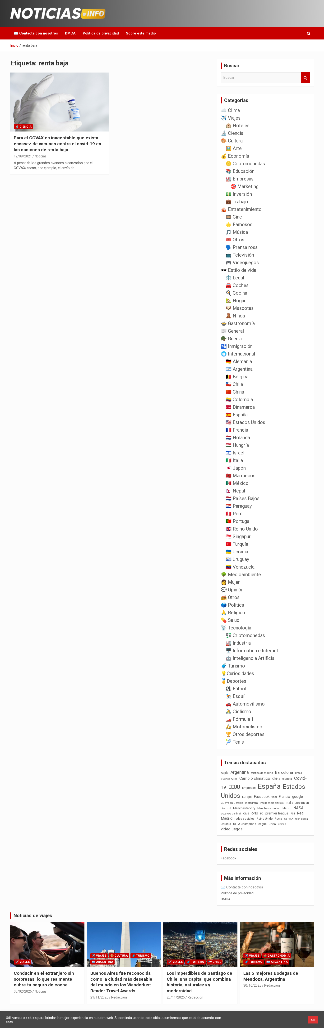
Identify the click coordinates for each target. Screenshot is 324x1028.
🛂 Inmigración (237, 346)
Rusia (278, 818)
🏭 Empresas (240, 179)
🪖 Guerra (231, 338)
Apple (224, 773)
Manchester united (268, 808)
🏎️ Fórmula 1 (240, 719)
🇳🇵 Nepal (235, 491)
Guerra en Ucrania (232, 802)
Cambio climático (254, 778)
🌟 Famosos (239, 224)
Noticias (40, 156)
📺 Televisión (240, 255)
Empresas (249, 787)
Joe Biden (302, 802)
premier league (276, 813)
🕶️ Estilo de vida (238, 270)
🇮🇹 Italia (234, 460)
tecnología (301, 818)
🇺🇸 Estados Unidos (245, 422)
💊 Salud (230, 620)
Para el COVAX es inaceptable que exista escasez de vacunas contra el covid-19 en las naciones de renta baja (57, 143)
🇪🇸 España (237, 415)
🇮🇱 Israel (235, 453)
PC (261, 813)
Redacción (119, 997)
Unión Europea (277, 824)
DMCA (70, 33)
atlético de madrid (262, 773)
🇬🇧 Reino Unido (242, 529)
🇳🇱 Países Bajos (242, 498)
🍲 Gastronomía (238, 323)
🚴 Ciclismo (238, 711)
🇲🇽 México (237, 483)
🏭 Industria (238, 643)
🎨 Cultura (232, 141)
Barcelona (284, 772)
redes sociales (245, 818)
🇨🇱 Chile (234, 384)
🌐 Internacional (238, 354)
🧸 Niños (235, 316)
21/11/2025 (99, 997)
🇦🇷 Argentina (239, 369)
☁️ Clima (230, 110)
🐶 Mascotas (240, 308)
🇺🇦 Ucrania (237, 552)
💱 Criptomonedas (245, 635)
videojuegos (231, 829)
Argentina (240, 772)
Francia (284, 797)
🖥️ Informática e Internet (252, 650)
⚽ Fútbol (236, 689)
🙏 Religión (233, 612)
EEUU (234, 787)
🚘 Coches (237, 285)
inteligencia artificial (272, 802)
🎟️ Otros (235, 240)
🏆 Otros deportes (245, 734)
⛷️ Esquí (235, 696)
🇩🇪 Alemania (239, 361)
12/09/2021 (23, 156)
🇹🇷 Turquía (237, 544)
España (269, 786)
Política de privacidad (101, 33)
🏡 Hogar (236, 300)
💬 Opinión (232, 590)
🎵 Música (237, 232)
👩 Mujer (230, 582)
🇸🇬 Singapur (238, 536)
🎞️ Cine (234, 217)
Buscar (305, 77)
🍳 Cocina (236, 293)
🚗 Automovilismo (245, 704)
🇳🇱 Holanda (238, 437)
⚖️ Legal (235, 278)
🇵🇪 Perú (234, 513)
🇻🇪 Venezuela (240, 567)
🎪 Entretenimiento (241, 209)
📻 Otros (230, 597)
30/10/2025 (252, 985)
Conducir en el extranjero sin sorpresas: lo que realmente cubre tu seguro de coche (44, 979)
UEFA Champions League (250, 824)
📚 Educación (240, 171)
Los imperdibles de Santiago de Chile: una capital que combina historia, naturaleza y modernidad (199, 982)
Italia (290, 802)
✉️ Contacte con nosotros (36, 33)
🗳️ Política (232, 605)
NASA (298, 807)
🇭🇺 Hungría (237, 445)
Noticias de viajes (33, 915)
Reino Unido (265, 818)
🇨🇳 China (235, 392)
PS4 (293, 813)
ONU (254, 813)
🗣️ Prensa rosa (242, 247)
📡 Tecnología (236, 628)
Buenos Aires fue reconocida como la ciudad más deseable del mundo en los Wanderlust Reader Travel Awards (121, 982)
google (297, 797)
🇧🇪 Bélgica (237, 377)
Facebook (261, 796)
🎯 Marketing (244, 186)
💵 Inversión (239, 194)
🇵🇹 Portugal (238, 521)
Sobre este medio (141, 33)
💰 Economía (235, 156)
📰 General (232, 331)
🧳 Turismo (233, 666)
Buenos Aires (229, 778)
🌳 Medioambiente (241, 574)
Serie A (288, 818)
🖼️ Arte (234, 148)
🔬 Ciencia (23, 126)
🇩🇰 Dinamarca (240, 407)
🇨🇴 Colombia (239, 399)
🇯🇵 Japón (236, 468)
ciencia (287, 778)
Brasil (298, 773)
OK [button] (313, 1020)
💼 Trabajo (237, 202)
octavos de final (231, 813)
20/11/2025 (176, 997)
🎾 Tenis (235, 742)
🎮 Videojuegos (242, 262)
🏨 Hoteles (238, 125)
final (274, 797)
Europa (247, 797)
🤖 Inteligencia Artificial (251, 658)
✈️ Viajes (231, 118)
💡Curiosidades (237, 673)
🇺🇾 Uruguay (237, 559)
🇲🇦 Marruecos (240, 475)
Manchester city (244, 808)
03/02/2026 (23, 991)
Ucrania (226, 824)
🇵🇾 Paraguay (239, 506)
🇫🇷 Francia (237, 430)
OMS (246, 813)
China (276, 778)
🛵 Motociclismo (244, 727)
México (286, 808)
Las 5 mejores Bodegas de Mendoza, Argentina (270, 976)
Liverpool (226, 808)
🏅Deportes (233, 681)
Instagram (251, 802)
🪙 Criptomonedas (245, 163)
